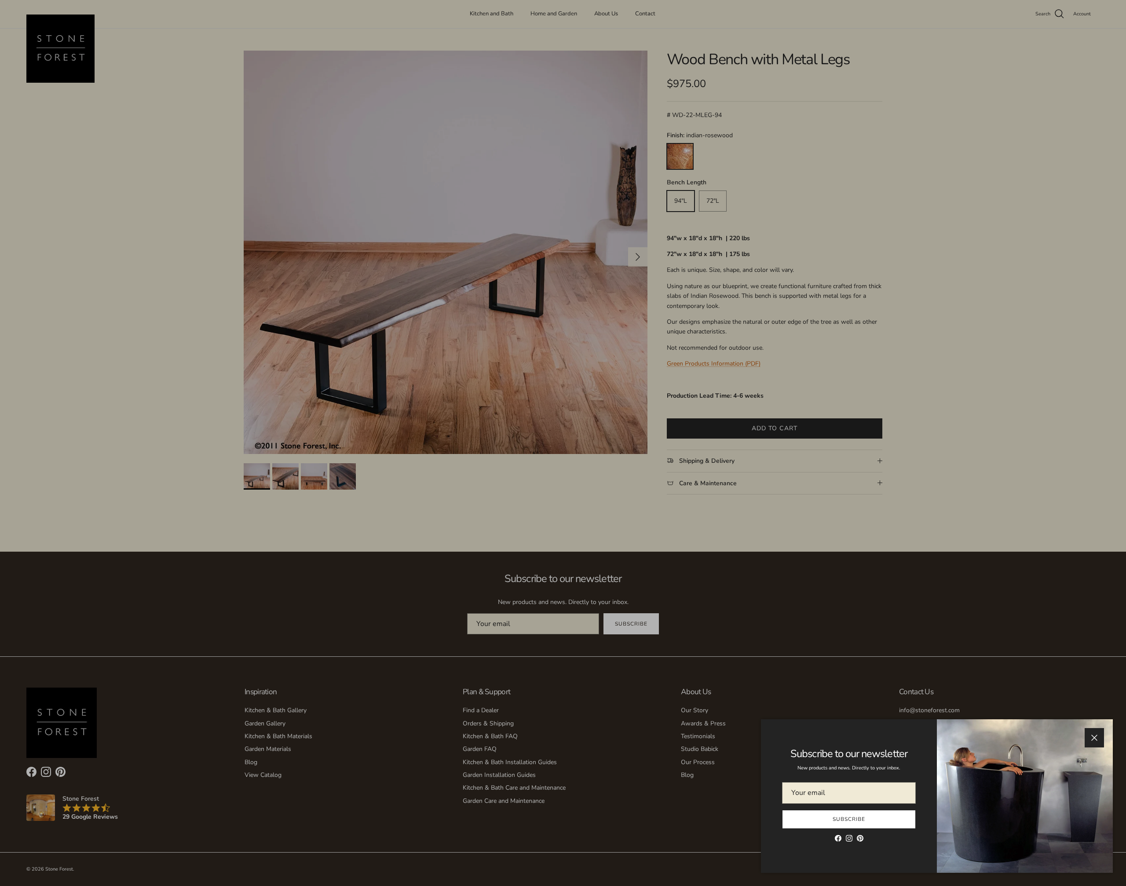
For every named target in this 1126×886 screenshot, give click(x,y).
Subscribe (849, 819)
